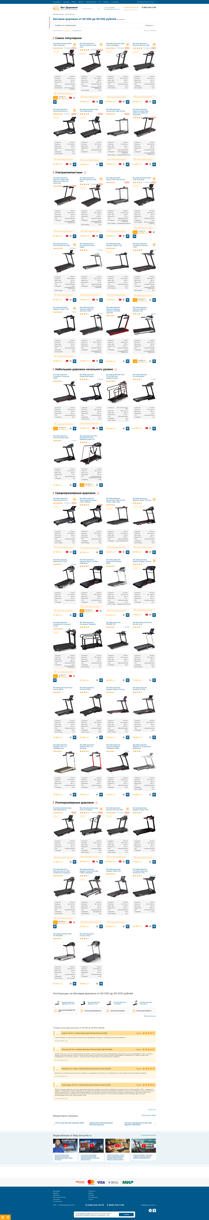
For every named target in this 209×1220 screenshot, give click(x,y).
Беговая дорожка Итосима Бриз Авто (61, 437)
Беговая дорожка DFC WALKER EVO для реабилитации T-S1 (88, 437)
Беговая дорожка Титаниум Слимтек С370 (140, 245)
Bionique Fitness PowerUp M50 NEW (97, 1049)
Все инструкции (150, 1016)
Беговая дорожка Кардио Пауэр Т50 (113, 870)
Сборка (73, 2)
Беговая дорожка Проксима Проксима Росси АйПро (88, 500)
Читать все (152, 1109)
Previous (54, 1124)
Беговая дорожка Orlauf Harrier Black (62, 688)
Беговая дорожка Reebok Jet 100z (140, 688)
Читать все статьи (149, 1115)
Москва (111, 7)
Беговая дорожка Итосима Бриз (140, 375)
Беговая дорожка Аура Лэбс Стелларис (115, 44)
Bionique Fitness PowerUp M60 (94, 1033)
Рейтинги (92, 1191)
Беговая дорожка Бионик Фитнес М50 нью (88, 45)
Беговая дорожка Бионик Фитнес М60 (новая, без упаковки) (61, 871)
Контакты (106, 2)
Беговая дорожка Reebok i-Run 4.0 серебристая (60, 746)
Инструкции (92, 1197)
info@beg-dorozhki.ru (148, 1205)
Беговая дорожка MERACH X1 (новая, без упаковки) (142, 746)
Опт (100, 2)
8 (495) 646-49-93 (131, 7)
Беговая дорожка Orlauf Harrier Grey (142, 623)
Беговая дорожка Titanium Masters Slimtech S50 (140, 309)
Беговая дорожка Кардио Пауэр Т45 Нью (115, 688)
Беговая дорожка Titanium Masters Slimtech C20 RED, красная (113, 310)
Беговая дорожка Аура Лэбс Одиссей (62, 44)
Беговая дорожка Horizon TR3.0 (87, 935)
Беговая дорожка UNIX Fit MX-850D (62, 935)
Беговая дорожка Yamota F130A (87, 688)
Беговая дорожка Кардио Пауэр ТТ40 (61, 308)
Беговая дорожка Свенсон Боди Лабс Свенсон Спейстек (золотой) (141, 112)
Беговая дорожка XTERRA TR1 (113, 623)
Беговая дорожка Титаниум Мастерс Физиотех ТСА (140, 871)
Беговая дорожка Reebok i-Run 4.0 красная (87, 746)
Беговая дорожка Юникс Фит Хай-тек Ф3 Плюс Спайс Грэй (115, 500)
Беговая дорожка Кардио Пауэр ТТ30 (114, 244)
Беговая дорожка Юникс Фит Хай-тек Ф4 (115, 110)
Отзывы (91, 1195)
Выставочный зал (91, 2)
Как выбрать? (57, 2)
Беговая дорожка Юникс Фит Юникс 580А (114, 561)
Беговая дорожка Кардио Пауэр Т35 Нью (142, 499)
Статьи (90, 1199)
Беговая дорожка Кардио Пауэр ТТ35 (140, 809)
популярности (76, 30)
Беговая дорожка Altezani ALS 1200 (60, 560)
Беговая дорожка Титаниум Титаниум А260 (61, 376)
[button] (146, 2)
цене (67, 30)
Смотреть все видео (148, 1135)
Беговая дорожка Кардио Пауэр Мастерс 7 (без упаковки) (89, 871)
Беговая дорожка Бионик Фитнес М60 (141, 44)
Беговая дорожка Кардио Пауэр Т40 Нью (142, 560)
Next (155, 1124)
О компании (114, 2)
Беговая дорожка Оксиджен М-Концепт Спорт (62, 624)
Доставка (66, 2)
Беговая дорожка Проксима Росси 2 (60, 110)
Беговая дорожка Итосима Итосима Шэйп (87, 245)
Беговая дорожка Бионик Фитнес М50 (61, 244)
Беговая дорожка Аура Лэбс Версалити (89, 110)
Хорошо (126, 1214)
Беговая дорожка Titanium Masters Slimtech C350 (87, 309)
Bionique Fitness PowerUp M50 (98, 1085)
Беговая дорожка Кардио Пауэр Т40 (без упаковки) (89, 561)
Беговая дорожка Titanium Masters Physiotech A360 (113, 746)
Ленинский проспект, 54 (113, 9)
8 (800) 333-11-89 (149, 7)
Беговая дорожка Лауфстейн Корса (87, 375)
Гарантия (81, 2)
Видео (90, 1193)
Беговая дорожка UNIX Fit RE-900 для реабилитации (115, 376)
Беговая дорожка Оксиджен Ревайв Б (88, 623)
